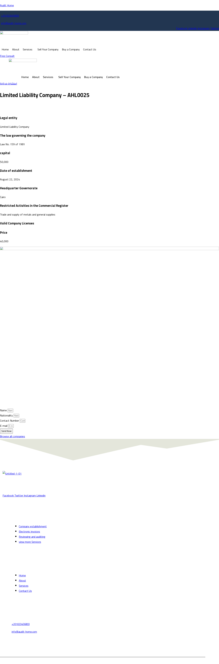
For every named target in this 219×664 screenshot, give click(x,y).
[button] (28, 49)
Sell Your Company (48, 49)
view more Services (30, 541)
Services (27, 49)
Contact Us (89, 49)
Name (4, 410)
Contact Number (10, 420)
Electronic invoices (29, 531)
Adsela (127, 659)
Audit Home (7, 5)
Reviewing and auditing (32, 536)
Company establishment (33, 526)
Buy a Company (71, 49)
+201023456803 (10, 15)
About (15, 49)
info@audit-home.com (13, 23)
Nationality (7, 415)
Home (5, 49)
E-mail (4, 425)
